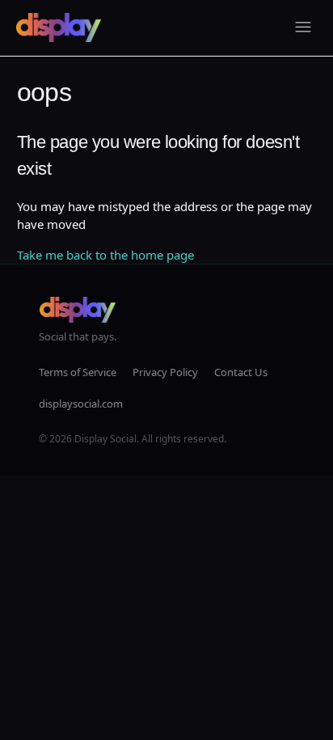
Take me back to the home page (105, 255)
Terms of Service (77, 372)
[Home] (58, 27)
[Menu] (303, 27)
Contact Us (241, 372)
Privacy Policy (165, 372)
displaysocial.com (81, 403)
